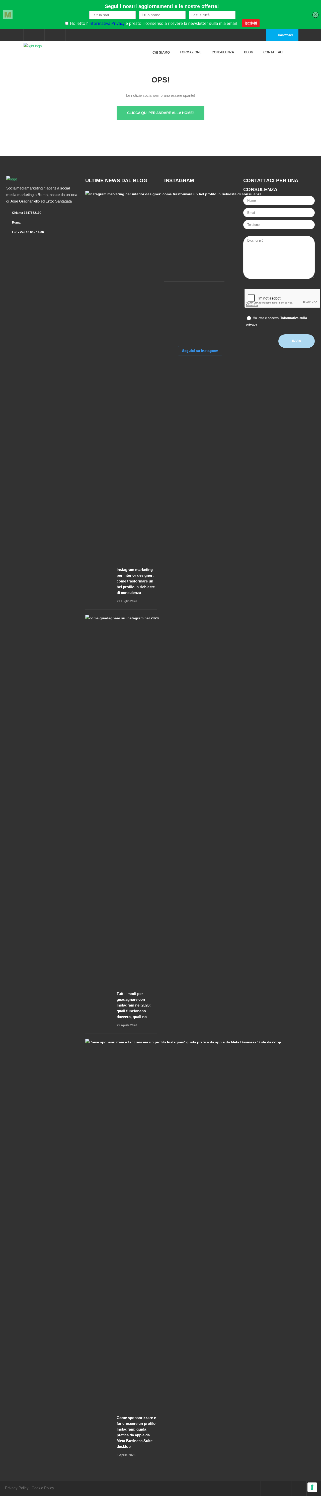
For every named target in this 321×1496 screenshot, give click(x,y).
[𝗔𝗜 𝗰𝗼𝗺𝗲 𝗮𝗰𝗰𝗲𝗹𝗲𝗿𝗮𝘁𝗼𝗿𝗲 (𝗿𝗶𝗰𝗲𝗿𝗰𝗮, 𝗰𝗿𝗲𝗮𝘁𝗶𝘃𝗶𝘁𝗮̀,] (209, 266)
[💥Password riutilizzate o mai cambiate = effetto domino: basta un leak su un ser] (179, 327)
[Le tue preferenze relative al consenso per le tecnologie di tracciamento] (312, 1487)
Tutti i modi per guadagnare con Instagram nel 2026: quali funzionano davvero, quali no (134, 1005)
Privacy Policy (17, 1488)
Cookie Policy (43, 1488)
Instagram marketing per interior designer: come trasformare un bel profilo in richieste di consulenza (136, 581)
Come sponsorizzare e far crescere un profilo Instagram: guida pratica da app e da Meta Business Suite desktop (136, 1432)
